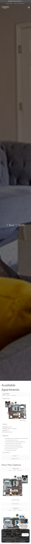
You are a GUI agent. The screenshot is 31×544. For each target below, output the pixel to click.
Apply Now (14, 458)
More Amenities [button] (6, 452)
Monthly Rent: (5, 426)
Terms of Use (8, 541)
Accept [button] (25, 534)
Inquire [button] (15, 456)
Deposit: (4, 430)
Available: (4, 428)
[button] (15, 1)
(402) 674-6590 (9, 3)
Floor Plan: (4, 432)
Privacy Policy (22, 541)
